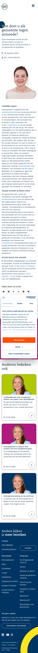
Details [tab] (19, 303)
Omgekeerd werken (10, 581)
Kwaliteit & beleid (9, 586)
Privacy (4, 645)
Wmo (4, 564)
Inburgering (6, 577)
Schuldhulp (6, 568)
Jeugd (4, 573)
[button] (3, 291)
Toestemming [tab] (7, 303)
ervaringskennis (8, 243)
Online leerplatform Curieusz (28, 577)
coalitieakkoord (13, 125)
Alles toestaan (19, 340)
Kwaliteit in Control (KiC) (27, 590)
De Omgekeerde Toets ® (26, 561)
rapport (30, 169)
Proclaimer (11, 645)
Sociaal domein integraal (8, 591)
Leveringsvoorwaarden (9, 642)
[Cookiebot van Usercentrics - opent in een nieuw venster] (27, 297)
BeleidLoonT (25, 600)
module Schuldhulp (27, 266)
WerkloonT (24, 596)
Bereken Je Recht (27, 571)
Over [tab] (31, 303)
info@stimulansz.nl (9, 549)
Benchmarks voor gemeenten (27, 606)
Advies (22, 567)
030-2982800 (7, 545)
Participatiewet (8, 560)
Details (17, 347)
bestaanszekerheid (9, 112)
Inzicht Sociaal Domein (25, 583)
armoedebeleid (24, 166)
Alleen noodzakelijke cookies (19, 354)
